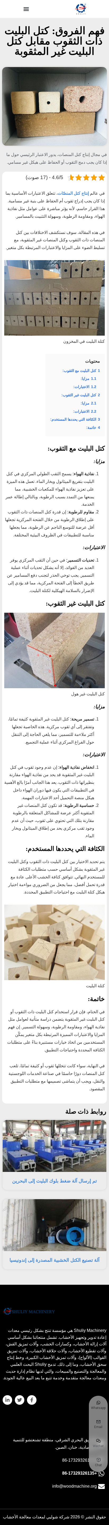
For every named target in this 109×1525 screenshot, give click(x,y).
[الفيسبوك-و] (32, 1400)
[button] (26, 9)
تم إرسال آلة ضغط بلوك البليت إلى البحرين (54, 1181)
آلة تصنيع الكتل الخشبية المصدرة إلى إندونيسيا (54, 1260)
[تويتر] (19, 1400)
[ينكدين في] (7, 1400)
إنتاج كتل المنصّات (73, 193)
